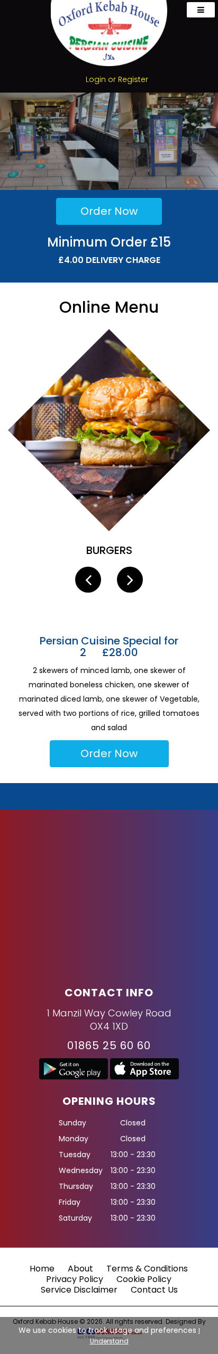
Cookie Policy (143, 1279)
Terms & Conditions (147, 1268)
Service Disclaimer (79, 1290)
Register (133, 79)
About (80, 1268)
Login (96, 79)
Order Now (109, 211)
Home (42, 1268)
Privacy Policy (74, 1279)
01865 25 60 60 (109, 1045)
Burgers (109, 550)
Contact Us (154, 1290)
